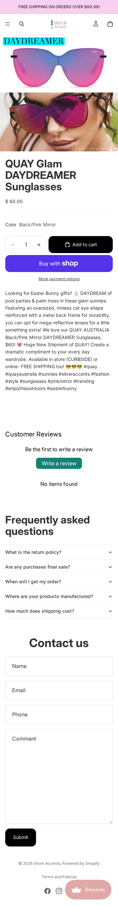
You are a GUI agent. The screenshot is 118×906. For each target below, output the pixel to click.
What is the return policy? (33, 552)
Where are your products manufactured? (49, 596)
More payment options (59, 279)
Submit (20, 837)
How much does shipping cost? (39, 611)
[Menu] (7, 23)
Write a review (59, 463)
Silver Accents (46, 863)
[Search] (21, 24)
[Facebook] (47, 891)
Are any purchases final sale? (37, 567)
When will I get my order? (33, 581)
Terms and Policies (59, 876)
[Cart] (110, 24)
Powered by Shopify (81, 863)
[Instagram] (59, 891)
